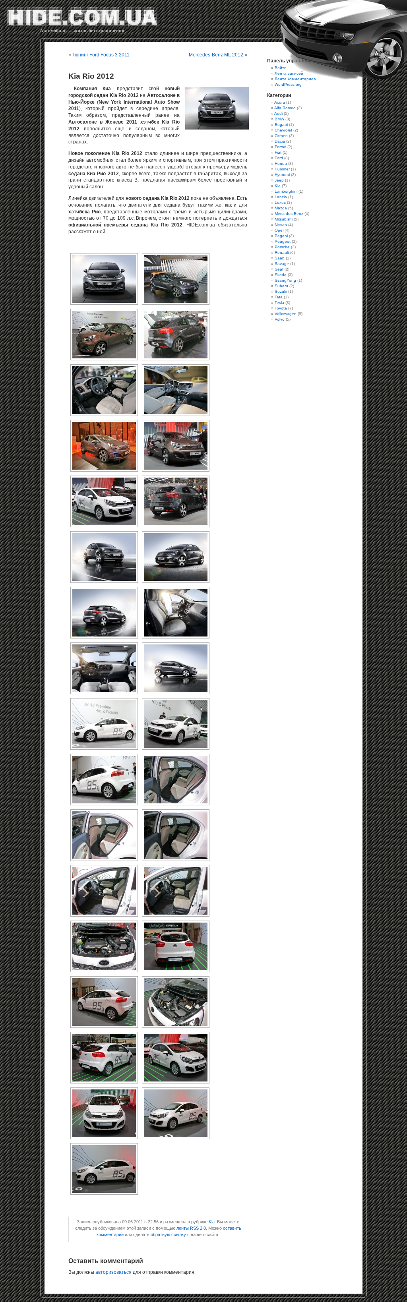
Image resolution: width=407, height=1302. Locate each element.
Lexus (280, 202)
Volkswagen (286, 313)
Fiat (278, 152)
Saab (280, 258)
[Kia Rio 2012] (215, 108)
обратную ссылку (168, 1234)
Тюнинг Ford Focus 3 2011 (101, 55)
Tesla (279, 302)
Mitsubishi (284, 219)
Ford (279, 158)
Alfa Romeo (285, 108)
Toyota (281, 308)
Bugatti (281, 124)
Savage (282, 263)
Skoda (281, 275)
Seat (279, 269)
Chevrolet (283, 130)
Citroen (281, 135)
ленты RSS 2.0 (191, 1228)
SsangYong (285, 280)
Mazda (281, 208)
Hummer (282, 169)
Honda (281, 163)
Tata (279, 297)
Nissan (281, 224)
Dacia (280, 141)
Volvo (280, 319)
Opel (279, 230)
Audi (278, 113)
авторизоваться (113, 1272)
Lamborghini (286, 191)
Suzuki (281, 291)
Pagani (281, 236)
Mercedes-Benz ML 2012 (216, 55)
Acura (279, 102)
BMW (279, 119)
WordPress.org (288, 84)
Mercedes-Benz (289, 213)
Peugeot (283, 241)
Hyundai (282, 174)
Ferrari (280, 147)
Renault (282, 252)
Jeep (279, 180)
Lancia (281, 197)
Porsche (282, 247)
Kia (212, 1221)
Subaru (281, 286)
